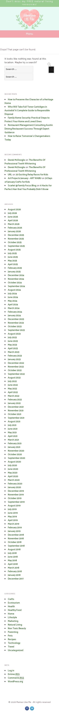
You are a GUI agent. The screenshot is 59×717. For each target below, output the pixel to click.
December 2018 (16, 535)
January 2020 (14, 487)
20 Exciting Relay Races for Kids (32, 175)
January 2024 (14, 315)
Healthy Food (14, 610)
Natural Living (15, 625)
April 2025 (13, 264)
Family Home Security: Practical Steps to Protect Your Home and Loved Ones (27, 119)
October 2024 (15, 283)
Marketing (13, 621)
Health (11, 606)
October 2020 (15, 454)
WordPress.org (15, 681)
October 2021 (14, 414)
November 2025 (16, 239)
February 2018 (15, 571)
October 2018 (14, 542)
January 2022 (14, 403)
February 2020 (15, 484)
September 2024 (16, 286)
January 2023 (14, 359)
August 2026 (14, 209)
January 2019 (14, 531)
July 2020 (12, 465)
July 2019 (12, 509)
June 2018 (13, 557)
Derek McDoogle (16, 160)
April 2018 (13, 564)
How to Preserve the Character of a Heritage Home (29, 101)
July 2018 (12, 553)
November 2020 (16, 451)
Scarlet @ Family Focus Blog (22, 186)
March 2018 (13, 568)
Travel (11, 647)
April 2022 (13, 392)
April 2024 (13, 304)
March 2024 (14, 308)
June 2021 (12, 429)
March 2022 (13, 396)
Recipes (12, 639)
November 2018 (16, 538)
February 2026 (15, 228)
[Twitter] (31, 708)
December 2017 (16, 579)
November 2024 (16, 279)
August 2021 (14, 421)
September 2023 (16, 330)
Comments (16, 678)
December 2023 (16, 319)
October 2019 (14, 498)
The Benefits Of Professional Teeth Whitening (25, 162)
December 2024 (16, 275)
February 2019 (15, 527)
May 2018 (12, 560)
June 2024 (13, 297)
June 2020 (13, 469)
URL (10, 175)
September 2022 (16, 374)
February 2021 (14, 443)
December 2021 (16, 407)
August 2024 (14, 290)
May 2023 (12, 345)
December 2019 (16, 491)
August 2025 (14, 250)
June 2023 (13, 341)
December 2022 (16, 363)
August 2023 (14, 334)
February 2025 (15, 268)
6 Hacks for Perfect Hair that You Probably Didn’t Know (28, 187)
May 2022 (12, 389)
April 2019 (13, 520)
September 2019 (16, 502)
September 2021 (16, 418)
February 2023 (15, 356)
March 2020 (14, 480)
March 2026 (14, 224)
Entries (14, 674)
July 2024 (12, 294)
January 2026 (14, 231)
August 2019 (14, 506)
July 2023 (12, 337)
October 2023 (14, 326)
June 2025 (13, 257)
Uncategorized (15, 650)
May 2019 (12, 517)
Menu (29, 33)
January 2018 (14, 575)
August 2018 (14, 549)
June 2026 (13, 217)
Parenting (13, 632)
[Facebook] (27, 708)
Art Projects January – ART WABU (24, 178)
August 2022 (14, 378)
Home (11, 614)
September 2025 (16, 246)
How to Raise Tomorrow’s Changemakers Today (27, 138)
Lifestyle (12, 617)
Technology (14, 643)
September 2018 (16, 546)
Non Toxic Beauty (17, 628)
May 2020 (12, 473)
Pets (10, 636)
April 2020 (13, 476)
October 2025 (15, 242)
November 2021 (15, 410)
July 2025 (12, 253)
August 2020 (14, 462)
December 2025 (16, 235)
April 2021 (12, 436)
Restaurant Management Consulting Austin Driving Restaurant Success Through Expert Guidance (29, 128)
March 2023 (13, 352)
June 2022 (13, 385)
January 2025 (14, 272)
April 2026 (13, 220)
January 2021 (14, 447)
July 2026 (12, 213)
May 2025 (12, 261)
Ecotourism (14, 603)
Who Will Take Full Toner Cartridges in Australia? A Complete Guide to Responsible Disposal (27, 110)
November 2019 (16, 495)
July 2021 (12, 425)
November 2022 (16, 367)
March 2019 (13, 524)
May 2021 (12, 432)
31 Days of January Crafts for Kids (28, 180)
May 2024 (12, 301)
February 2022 (15, 400)
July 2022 (12, 381)
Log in (11, 671)
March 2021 (13, 440)
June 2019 (13, 513)
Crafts (11, 599)
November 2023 (16, 323)
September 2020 (16, 458)
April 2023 (13, 348)
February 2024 (15, 312)
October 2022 (14, 370)
